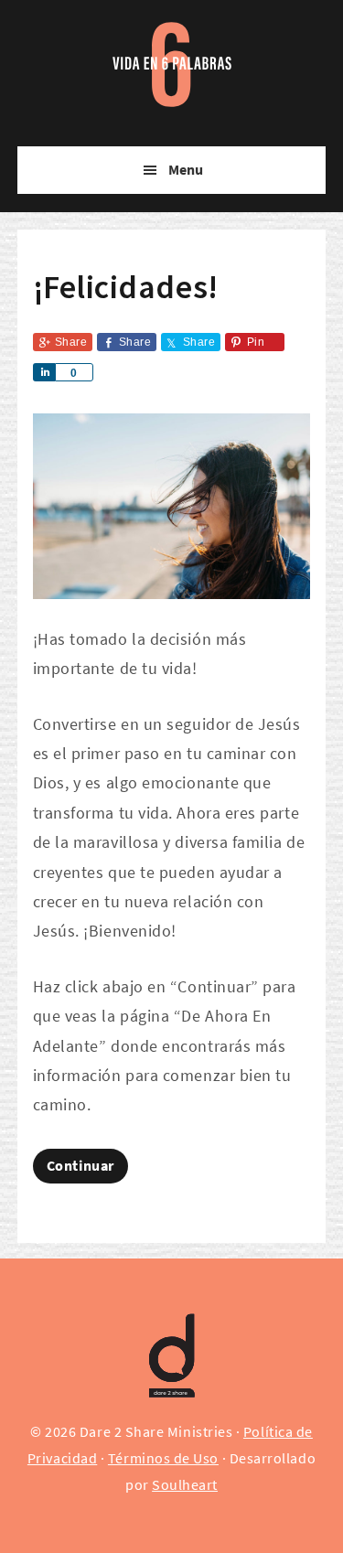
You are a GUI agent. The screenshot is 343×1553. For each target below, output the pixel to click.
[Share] (44, 372)
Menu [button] (185, 169)
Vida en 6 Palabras (172, 54)
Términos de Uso (163, 1458)
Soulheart (185, 1484)
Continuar (80, 1165)
